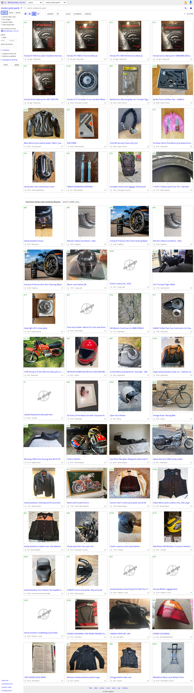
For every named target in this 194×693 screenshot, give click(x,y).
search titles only (9, 17)
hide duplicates (8, 25)
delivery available (9, 56)
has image (6, 19)
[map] (38, 14)
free (4, 37)
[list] (25, 14)
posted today (7, 22)
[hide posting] (62, 59)
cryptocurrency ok (9, 54)
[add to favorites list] (25, 59)
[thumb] (30, 14)
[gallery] (34, 14)
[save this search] (191, 8)
